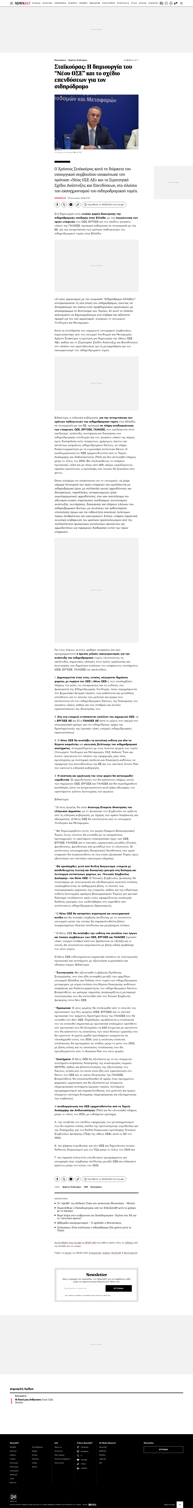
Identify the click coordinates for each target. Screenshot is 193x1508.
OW (100, 1463)
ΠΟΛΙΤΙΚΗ (47, 3)
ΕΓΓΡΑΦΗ (163, 1450)
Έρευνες (13, 1482)
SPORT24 (102, 1451)
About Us (58, 1447)
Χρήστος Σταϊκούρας (77, 60)
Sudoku (106, 1253)
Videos (34, 1463)
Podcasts (35, 1459)
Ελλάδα (13, 1447)
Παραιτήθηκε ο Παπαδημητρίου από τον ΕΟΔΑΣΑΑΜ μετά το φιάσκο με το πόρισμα (96, 1209)
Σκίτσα (34, 1455)
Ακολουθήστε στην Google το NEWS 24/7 (75, 1243)
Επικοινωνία (59, 1463)
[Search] (181, 3)
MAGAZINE (95, 3)
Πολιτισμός (14, 1467)
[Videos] (166, 3)
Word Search (130, 1253)
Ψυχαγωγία (14, 1471)
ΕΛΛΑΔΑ (36, 3)
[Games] (175, 3)
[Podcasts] (171, 3)
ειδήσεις (129, 1243)
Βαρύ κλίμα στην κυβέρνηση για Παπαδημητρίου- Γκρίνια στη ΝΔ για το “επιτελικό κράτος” (96, 1217)
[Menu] (11, 3)
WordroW (116, 1253)
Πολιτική (13, 1451)
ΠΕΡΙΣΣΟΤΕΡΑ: (61, 1199)
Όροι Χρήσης (59, 1455)
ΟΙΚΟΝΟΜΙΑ (60, 3)
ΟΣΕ (86, 1187)
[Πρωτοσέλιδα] (161, 3)
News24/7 (103, 1447)
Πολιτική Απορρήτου (62, 1459)
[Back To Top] (180, 1504)
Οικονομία (14, 1463)
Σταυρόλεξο (95, 1253)
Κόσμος (13, 1455)
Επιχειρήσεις (60, 60)
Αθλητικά (13, 1474)
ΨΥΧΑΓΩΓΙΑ (123, 3)
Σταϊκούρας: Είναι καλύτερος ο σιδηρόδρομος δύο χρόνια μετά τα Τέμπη (94, 1229)
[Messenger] (71, 204)
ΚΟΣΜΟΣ (72, 3)
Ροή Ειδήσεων (37, 1447)
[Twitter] (64, 204)
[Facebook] (57, 204)
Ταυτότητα (58, 1451)
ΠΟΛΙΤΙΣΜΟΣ (108, 3)
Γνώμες (12, 1459)
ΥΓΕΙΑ (134, 3)
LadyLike (102, 1459)
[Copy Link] (77, 204)
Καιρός (143, 3)
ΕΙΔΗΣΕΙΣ (153, 3)
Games (68, 1253)
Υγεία (12, 1478)
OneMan (102, 1455)
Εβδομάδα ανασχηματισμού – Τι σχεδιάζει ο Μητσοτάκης (89, 1223)
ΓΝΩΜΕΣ (83, 3)
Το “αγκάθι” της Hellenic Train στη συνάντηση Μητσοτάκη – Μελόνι (96, 1203)
